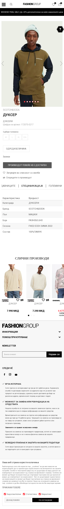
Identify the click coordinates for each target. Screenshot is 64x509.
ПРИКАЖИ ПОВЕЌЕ (11, 487)
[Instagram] (10, 374)
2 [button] (27, 102)
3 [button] (30, 102)
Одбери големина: (11, 132)
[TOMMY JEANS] (5, 300)
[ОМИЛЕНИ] (55, 5)
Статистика (31, 494)
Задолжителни (14, 494)
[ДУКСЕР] (13, 281)
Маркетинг (47, 494)
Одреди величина (16, 149)
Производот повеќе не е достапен (27, 165)
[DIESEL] (56, 300)
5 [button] (35, 102)
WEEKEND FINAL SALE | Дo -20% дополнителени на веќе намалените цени (32, 12)
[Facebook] (4, 374)
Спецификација (32, 185)
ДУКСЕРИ (8, 121)
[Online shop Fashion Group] (32, 4)
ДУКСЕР (13, 304)
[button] (11, 5)
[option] (32, 12)
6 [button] (38, 102)
